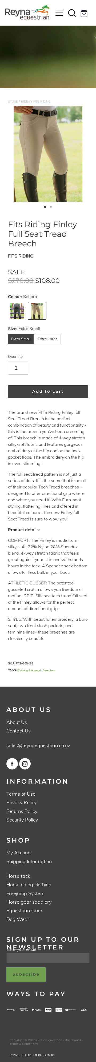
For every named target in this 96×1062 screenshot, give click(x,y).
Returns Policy (21, 811)
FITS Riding (41, 101)
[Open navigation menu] (59, 12)
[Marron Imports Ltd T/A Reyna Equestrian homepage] (29, 13)
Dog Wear (17, 919)
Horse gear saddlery (28, 901)
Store (13, 101)
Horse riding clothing (28, 884)
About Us (16, 722)
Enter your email (21, 949)
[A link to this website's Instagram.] (25, 764)
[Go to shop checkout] (84, 12)
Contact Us (18, 730)
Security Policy (22, 819)
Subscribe (26, 974)
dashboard (73, 1040)
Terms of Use (20, 793)
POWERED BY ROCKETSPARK (32, 1055)
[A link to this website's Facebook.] (12, 764)
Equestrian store (24, 910)
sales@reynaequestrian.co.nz (38, 745)
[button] (72, 12)
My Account (19, 852)
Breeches (48, 670)
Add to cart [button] (48, 391)
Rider (25, 101)
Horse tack (18, 875)
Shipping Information (29, 861)
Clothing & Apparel (29, 670)
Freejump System (25, 893)
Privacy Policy (21, 802)
